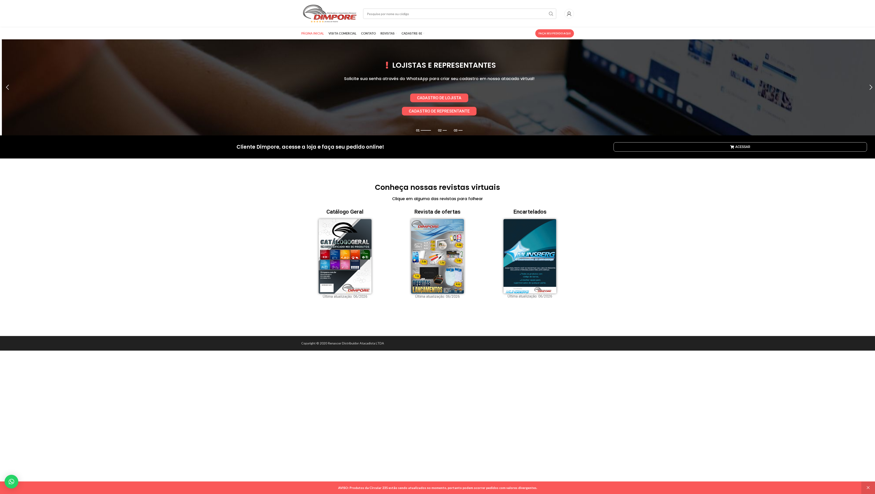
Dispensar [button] (868, 488)
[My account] (569, 13)
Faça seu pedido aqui (554, 33)
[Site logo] (329, 13)
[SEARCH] (551, 13)
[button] (7, 87)
